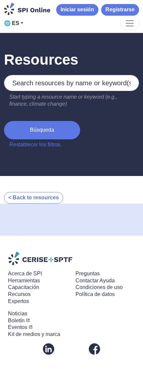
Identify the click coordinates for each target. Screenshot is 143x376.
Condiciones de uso (99, 287)
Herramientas (24, 280)
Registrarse (120, 9)
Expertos (18, 301)
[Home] (27, 9)
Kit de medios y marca (34, 334)
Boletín (16, 320)
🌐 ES (11, 23)
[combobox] (71, 83)
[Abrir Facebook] (94, 348)
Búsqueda (42, 130)
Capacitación (23, 287)
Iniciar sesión (77, 9)
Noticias (17, 313)
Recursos (19, 294)
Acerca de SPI (25, 273)
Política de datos (95, 294)
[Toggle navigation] (129, 23)
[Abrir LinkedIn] (48, 348)
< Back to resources (33, 197)
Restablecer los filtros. (35, 144)
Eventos (17, 327)
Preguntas (87, 273)
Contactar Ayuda (95, 280)
